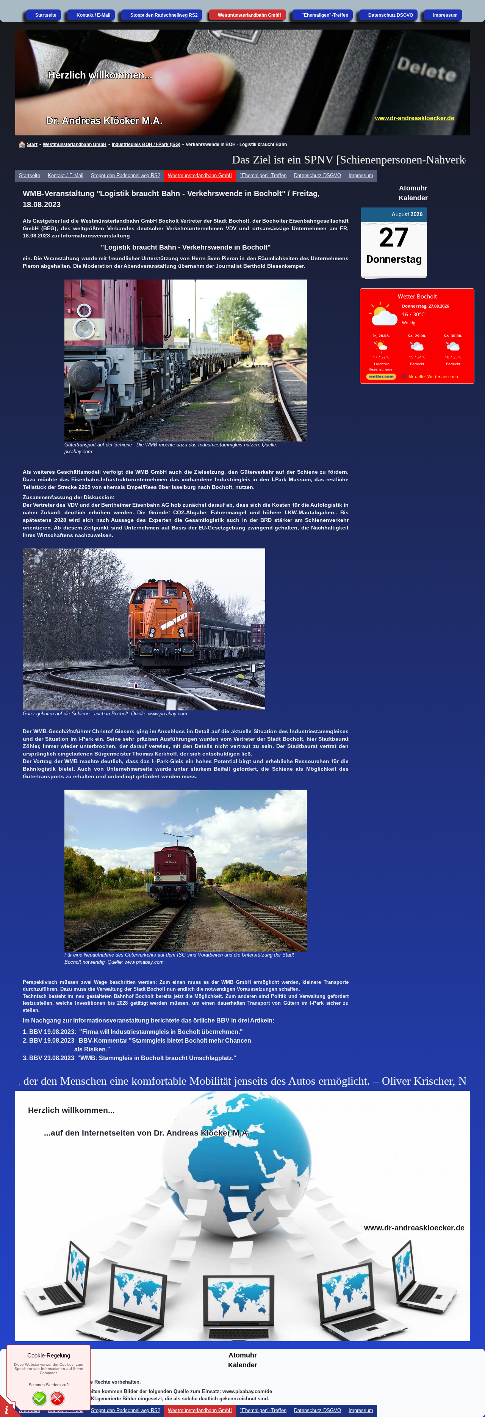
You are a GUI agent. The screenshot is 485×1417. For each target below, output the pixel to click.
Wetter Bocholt (417, 296)
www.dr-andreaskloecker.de (414, 118)
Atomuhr (413, 188)
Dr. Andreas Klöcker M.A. (104, 120)
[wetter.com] (381, 378)
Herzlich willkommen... (100, 75)
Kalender (413, 198)
